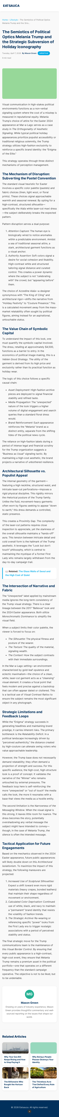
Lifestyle (14, 20)
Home (5, 20)
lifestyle (43, 53)
